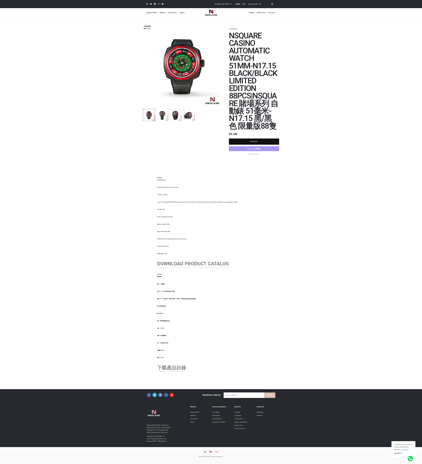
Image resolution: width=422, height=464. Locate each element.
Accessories (172, 13)
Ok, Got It (398, 453)
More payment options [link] (253, 154)
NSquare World (152, 13)
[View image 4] (188, 115)
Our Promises (238, 419)
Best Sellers (216, 412)
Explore (182, 13)
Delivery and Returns (240, 422)
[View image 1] (149, 115)
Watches (163, 13)
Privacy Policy (238, 425)
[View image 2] (162, 115)
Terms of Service (239, 429)
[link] (146, 4)
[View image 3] (175, 115)
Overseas (259, 416)
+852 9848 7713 (227, 4)
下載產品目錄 (171, 367)
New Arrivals (216, 416)
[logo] (211, 12)
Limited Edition (216, 419)
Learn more (405, 449)
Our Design (237, 416)
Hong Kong (259, 412)
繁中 (244, 4)
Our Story (237, 412)
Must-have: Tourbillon (218, 422)
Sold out (254, 142)
